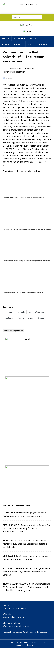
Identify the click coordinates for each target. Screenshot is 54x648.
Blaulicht (18, 44)
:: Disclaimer (8, 614)
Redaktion (30, 68)
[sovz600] (27, 461)
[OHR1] (27, 31)
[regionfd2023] (27, 499)
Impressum (33, 645)
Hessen (5, 44)
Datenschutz (21, 645)
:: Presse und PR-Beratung (14, 608)
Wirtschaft (19, 38)
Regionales (35, 38)
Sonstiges (43, 44)
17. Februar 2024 (13, 68)
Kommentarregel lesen (13, 330)
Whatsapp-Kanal (20, 632)
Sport (31, 44)
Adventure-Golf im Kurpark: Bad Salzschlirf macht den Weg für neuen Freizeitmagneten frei (26, 528)
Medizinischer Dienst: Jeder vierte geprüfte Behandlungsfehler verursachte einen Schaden (26, 571)
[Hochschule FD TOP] (27, 8)
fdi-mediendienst (38, 642)
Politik (5, 38)
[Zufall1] (27, 372)
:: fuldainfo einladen (11, 623)
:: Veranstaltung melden (13, 617)
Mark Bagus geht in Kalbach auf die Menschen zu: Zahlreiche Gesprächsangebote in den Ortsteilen (25, 543)
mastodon (42, 632)
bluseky (33, 632)
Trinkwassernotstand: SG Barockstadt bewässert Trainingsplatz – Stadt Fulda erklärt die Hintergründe (26, 587)
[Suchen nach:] (27, 17)
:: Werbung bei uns (11, 605)
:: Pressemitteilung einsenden (16, 626)
